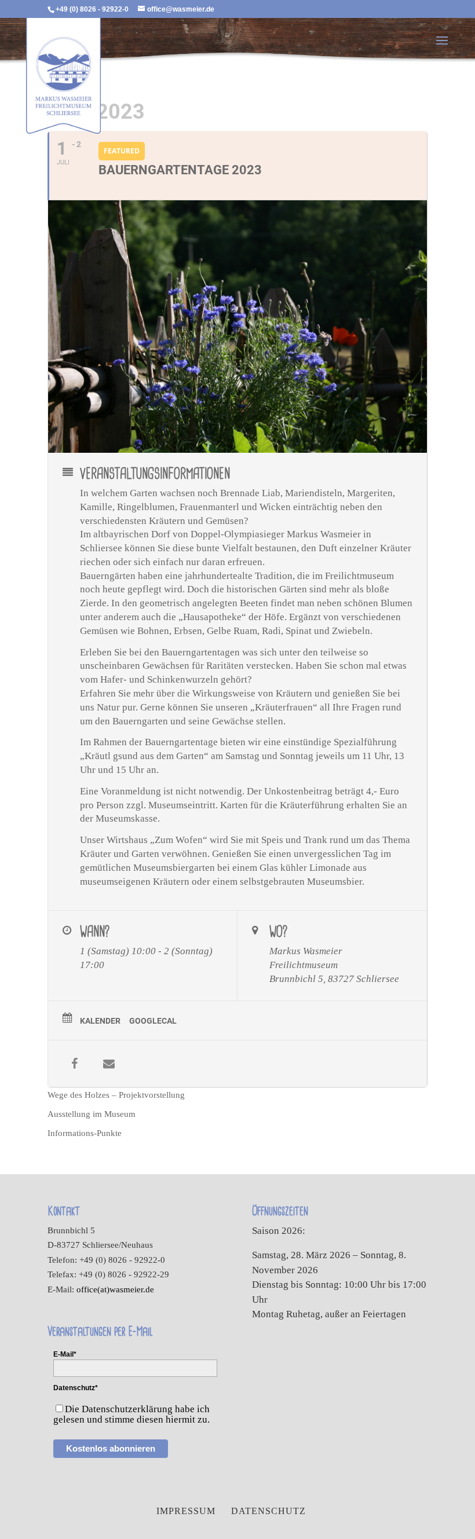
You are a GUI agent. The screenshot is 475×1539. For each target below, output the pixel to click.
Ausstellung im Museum (92, 1114)
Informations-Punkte (85, 1133)
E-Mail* (64, 1354)
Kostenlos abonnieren (110, 1448)
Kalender (100, 1020)
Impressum (185, 1511)
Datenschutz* (75, 1388)
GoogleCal (153, 1020)
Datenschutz (268, 1511)
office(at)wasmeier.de (115, 1289)
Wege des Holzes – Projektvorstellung (116, 1095)
